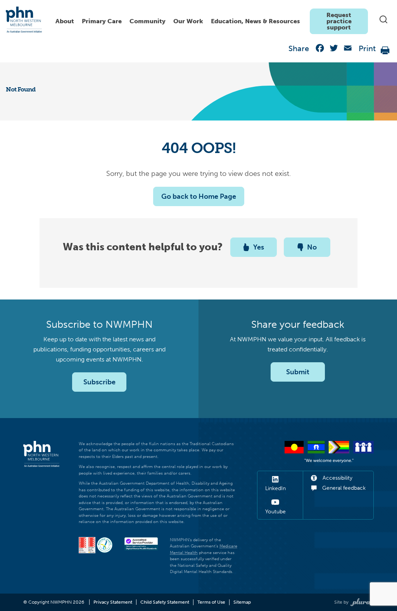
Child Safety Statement (164, 602)
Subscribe (99, 382)
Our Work (188, 21)
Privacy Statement (112, 602)
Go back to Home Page (198, 196)
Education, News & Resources (255, 21)
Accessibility (336, 478)
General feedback (343, 488)
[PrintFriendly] (385, 50)
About (64, 21)
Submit (297, 372)
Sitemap (242, 602)
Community (147, 21)
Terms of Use (211, 602)
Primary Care (102, 21)
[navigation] (210, 19)
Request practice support (339, 21)
